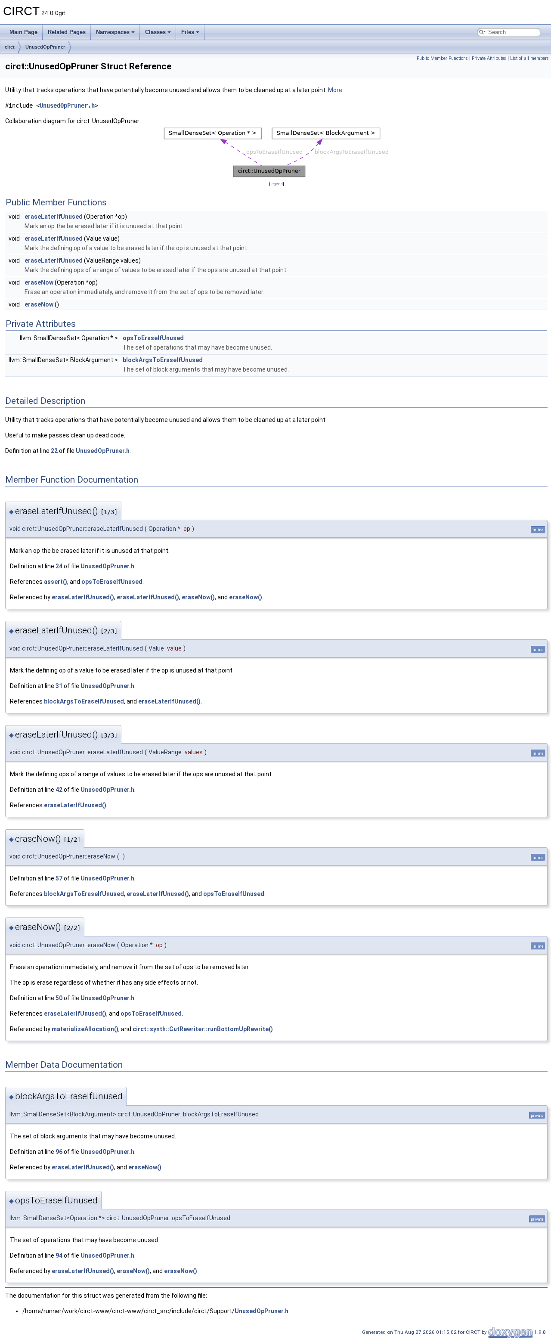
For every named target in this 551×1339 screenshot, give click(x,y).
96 (59, 1151)
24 (59, 566)
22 (54, 450)
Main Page (23, 32)
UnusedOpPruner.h (67, 105)
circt (10, 47)
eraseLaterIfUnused (54, 216)
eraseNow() (198, 597)
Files (187, 32)
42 (59, 789)
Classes (155, 32)
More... (337, 90)
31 (59, 685)
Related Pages (67, 32)
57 (59, 878)
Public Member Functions (442, 58)
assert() (55, 581)
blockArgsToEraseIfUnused (163, 359)
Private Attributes (489, 58)
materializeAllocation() (85, 1029)
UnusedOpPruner (45, 47)
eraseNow (39, 282)
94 (59, 1255)
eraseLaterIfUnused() (83, 597)
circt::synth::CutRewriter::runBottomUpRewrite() (203, 1029)
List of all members (529, 58)
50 (59, 998)
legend (276, 183)
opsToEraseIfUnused (153, 338)
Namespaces (113, 32)
